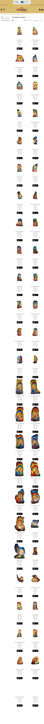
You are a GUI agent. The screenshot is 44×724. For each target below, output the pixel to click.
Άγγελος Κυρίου (20, 149)
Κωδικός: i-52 (20, 314)
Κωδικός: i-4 (35, 478)
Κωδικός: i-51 (35, 314)
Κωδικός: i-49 (20, 123)
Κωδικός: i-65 (35, 561)
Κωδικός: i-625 (19, 533)
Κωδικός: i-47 (20, 342)
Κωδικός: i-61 (35, 177)
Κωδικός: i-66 (20, 232)
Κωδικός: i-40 (35, 123)
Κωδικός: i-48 (35, 588)
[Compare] (19, 38)
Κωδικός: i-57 (20, 95)
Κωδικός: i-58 (35, 68)
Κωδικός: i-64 (35, 232)
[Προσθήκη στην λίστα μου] (18, 38)
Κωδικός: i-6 (35, 451)
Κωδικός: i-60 (20, 588)
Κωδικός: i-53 (35, 287)
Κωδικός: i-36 (20, 150)
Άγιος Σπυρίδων (20, 176)
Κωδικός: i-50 (20, 205)
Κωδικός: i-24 (35, 670)
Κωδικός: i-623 (19, 561)
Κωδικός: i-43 (35, 150)
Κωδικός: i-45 (35, 342)
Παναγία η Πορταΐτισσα (20, 313)
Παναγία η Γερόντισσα (35, 642)
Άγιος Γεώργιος (19, 368)
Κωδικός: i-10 (35, 396)
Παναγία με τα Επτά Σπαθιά (35, 313)
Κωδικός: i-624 (35, 533)
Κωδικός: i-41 (20, 68)
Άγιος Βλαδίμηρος (19, 94)
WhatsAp (2, 4)
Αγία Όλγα (20, 122)
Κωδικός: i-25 (20, 697)
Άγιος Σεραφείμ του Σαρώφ (20, 642)
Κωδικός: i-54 (20, 287)
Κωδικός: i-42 (20, 41)
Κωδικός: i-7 (20, 451)
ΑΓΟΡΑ (20, 48)
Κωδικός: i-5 (20, 478)
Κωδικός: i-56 (35, 41)
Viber (7, 4)
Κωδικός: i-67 (35, 205)
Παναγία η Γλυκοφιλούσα (35, 40)
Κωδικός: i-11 (20, 396)
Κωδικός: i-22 (35, 697)
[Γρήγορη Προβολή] (21, 38)
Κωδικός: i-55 (35, 95)
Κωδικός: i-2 (35, 506)
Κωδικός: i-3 (20, 506)
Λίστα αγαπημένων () (39, 4)
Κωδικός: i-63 (20, 177)
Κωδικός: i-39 (20, 369)
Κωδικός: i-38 (35, 615)
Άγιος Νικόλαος (19, 40)
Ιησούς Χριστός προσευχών (35, 204)
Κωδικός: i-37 (20, 643)
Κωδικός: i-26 (35, 369)
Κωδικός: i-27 (35, 643)
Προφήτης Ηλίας (35, 696)
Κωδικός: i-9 (20, 424)
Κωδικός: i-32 (20, 670)
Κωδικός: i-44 (20, 615)
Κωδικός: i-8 (35, 424)
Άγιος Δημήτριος (35, 258)
